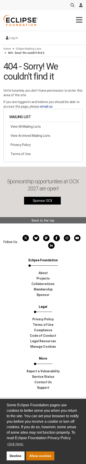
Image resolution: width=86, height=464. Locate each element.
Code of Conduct (43, 335)
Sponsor (43, 295)
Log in (13, 38)
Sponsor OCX (42, 200)
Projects (43, 278)
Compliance (43, 330)
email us (46, 106)
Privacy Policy (21, 145)
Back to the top (43, 220)
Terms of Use (21, 154)
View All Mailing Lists (26, 126)
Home (7, 48)
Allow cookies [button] (40, 456)
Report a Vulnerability (43, 371)
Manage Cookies (43, 346)
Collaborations (43, 284)
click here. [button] (15, 444)
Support (43, 387)
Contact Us (43, 382)
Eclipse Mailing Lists (28, 48)
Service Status (43, 376)
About (43, 273)
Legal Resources (43, 341)
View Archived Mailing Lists (30, 135)
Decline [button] (15, 456)
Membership (43, 289)
